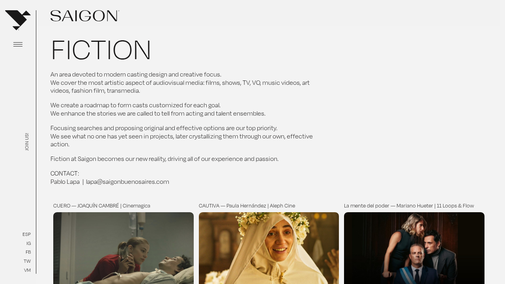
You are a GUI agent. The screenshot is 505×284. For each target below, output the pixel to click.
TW (27, 261)
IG (28, 243)
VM (27, 270)
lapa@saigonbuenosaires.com (127, 181)
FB (28, 252)
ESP (26, 234)
